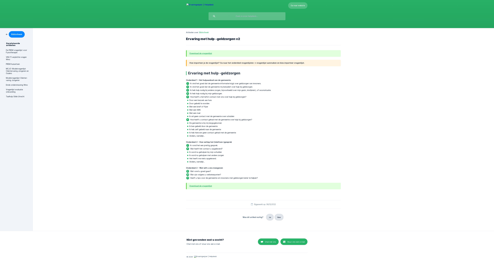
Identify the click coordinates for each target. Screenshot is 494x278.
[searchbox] (247, 16)
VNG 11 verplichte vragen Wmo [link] (16, 58)
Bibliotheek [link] (204, 32)
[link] (15, 34)
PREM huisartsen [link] (13, 64)
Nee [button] (279, 217)
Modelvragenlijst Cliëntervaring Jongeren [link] (17, 79)
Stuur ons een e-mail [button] (296, 242)
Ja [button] (270, 217)
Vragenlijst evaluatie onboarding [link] (14, 91)
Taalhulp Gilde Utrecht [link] (15, 96)
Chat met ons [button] (270, 242)
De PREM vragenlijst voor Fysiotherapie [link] (16, 51)
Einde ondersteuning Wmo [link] (17, 85)
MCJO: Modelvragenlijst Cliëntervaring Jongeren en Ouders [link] (17, 71)
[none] (200, 4)
